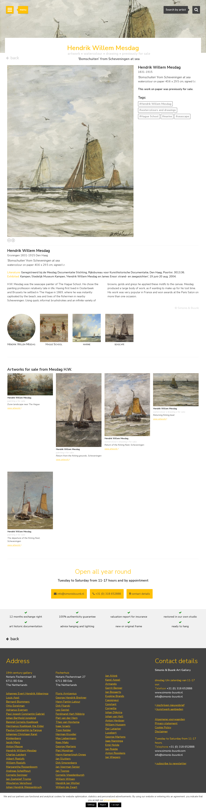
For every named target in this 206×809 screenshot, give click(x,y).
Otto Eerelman (15, 706)
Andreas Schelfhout (18, 771)
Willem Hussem (115, 724)
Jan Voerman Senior (68, 767)
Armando (111, 684)
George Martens (66, 746)
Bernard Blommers (18, 701)
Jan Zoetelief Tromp (18, 779)
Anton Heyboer (114, 720)
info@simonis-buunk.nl (169, 696)
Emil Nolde (112, 745)
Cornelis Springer (16, 775)
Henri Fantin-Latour (68, 701)
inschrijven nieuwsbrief (170, 705)
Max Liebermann (66, 738)
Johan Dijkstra (113, 712)
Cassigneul (112, 700)
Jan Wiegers (112, 757)
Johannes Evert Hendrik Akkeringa (27, 693)
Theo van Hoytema (67, 722)
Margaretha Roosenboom (21, 767)
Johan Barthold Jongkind (21, 718)
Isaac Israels (63, 726)
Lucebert (111, 733)
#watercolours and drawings (157, 110)
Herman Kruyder (66, 734)
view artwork (14, 408)
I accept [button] (115, 804)
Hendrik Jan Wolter (68, 783)
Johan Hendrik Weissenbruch (24, 787)
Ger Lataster (113, 728)
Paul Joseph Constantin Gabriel (25, 714)
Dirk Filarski (63, 706)
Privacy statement (166, 723)
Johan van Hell (114, 716)
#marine (167, 116)
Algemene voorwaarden (170, 719)
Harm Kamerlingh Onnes (71, 754)
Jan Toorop (62, 771)
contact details (140, 594)
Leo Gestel (62, 710)
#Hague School (149, 116)
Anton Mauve (14, 746)
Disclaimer (161, 731)
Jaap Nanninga (114, 741)
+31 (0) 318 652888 (108, 594)
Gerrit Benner (113, 688)
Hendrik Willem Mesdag (21, 750)
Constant (110, 704)
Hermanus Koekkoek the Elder (25, 726)
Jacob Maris (13, 742)
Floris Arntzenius (66, 693)
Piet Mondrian (64, 750)
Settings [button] (91, 804)
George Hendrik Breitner (71, 697)
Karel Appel (112, 680)
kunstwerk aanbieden (169, 709)
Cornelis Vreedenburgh (70, 775)
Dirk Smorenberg (66, 763)
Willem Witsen (65, 779)
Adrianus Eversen (17, 710)
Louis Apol (12, 697)
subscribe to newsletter (171, 763)
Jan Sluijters (63, 758)
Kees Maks (62, 742)
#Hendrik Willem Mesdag (155, 104)
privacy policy (110, 800)
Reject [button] (103, 804)
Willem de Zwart (66, 787)
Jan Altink (111, 676)
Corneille (110, 708)
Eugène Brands (114, 696)
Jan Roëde (111, 749)
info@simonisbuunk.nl (70, 594)
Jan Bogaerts (113, 692)
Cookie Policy (163, 727)
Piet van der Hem (67, 718)
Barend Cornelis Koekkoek (22, 722)
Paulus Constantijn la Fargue (24, 730)
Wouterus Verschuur (19, 783)
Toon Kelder (63, 730)
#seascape (182, 116)
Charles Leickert (16, 754)
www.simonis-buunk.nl (169, 692)
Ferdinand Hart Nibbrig (70, 714)
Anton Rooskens (115, 753)
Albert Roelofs (15, 758)
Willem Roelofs (15, 763)
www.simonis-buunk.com (170, 751)
